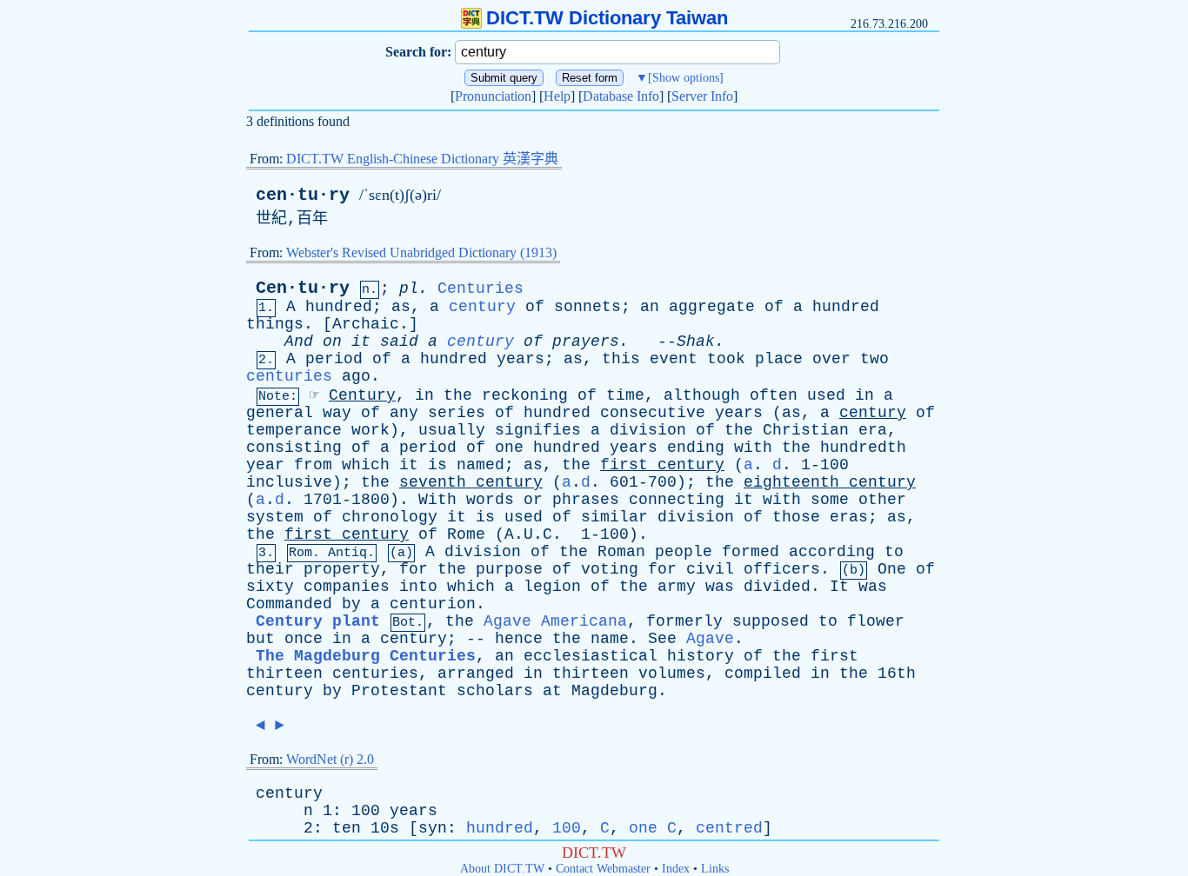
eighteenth (791, 482)
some (830, 499)
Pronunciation (493, 96)
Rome (466, 534)
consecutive (652, 412)
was (719, 586)
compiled (762, 673)
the (458, 395)
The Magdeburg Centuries (366, 656)
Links (715, 868)
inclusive (289, 482)
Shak (696, 341)
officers (782, 569)
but (260, 638)
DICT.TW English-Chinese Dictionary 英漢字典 (422, 158)
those (796, 517)
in (424, 395)
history (700, 656)
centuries (289, 376)
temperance (294, 430)
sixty (270, 586)
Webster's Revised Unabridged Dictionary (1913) (421, 252)
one (509, 447)
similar (614, 517)
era (872, 430)
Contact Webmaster (603, 868)
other (882, 499)
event (673, 359)
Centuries (480, 288)
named (480, 465)
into (418, 586)
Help (557, 96)
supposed (770, 621)
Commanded (289, 604)
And (298, 341)
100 (566, 828)
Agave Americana (555, 621)
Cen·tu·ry (303, 288)
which (366, 465)
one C (653, 828)
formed (750, 552)
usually (451, 430)
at (552, 691)
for (413, 569)
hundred (338, 306)
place (779, 359)
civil (710, 569)
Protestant (399, 691)
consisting (294, 447)
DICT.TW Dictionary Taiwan (607, 18)
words (490, 499)
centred (729, 828)
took (726, 359)
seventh (432, 482)
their (270, 569)
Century (362, 395)
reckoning (525, 395)
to (894, 552)
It (839, 586)
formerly (684, 621)
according (832, 552)
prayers (585, 341)
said (399, 341)
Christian (806, 430)
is (437, 465)
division (648, 430)
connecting (676, 499)
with (753, 447)
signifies (538, 430)
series (456, 412)
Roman (621, 552)
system (275, 517)
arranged (475, 673)
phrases (585, 499)
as (400, 306)
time (625, 395)
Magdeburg (614, 691)
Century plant (318, 621)
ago (356, 376)
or (533, 499)
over (831, 359)
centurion (433, 604)
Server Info (702, 96)
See (662, 638)
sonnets (587, 306)
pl (408, 288)
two (874, 359)
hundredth (863, 447)
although (702, 395)
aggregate (712, 306)
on (332, 341)
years (520, 359)
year (265, 465)
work (370, 430)
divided (777, 586)
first (624, 465)
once (303, 638)
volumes (671, 673)
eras (849, 517)
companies (347, 586)
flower (875, 621)
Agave (710, 638)
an (649, 306)
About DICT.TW (502, 868)
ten (346, 828)
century (482, 306)
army (676, 586)
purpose (509, 569)
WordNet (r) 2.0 (330, 759)
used (826, 395)
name (610, 638)
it (360, 341)
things (275, 324)
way (337, 412)
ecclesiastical (590, 656)
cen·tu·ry (303, 195)
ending (695, 447)
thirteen (284, 673)
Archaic (365, 324)
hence (519, 638)
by (351, 604)
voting (609, 569)
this (621, 359)
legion (552, 586)
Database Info (621, 96)
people (683, 552)
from (313, 465)
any (404, 412)
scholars (495, 691)
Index (676, 868)
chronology (389, 517)
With (437, 499)
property (342, 569)
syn (432, 828)
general (279, 412)
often (774, 395)
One (892, 569)
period (334, 359)
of (534, 306)
